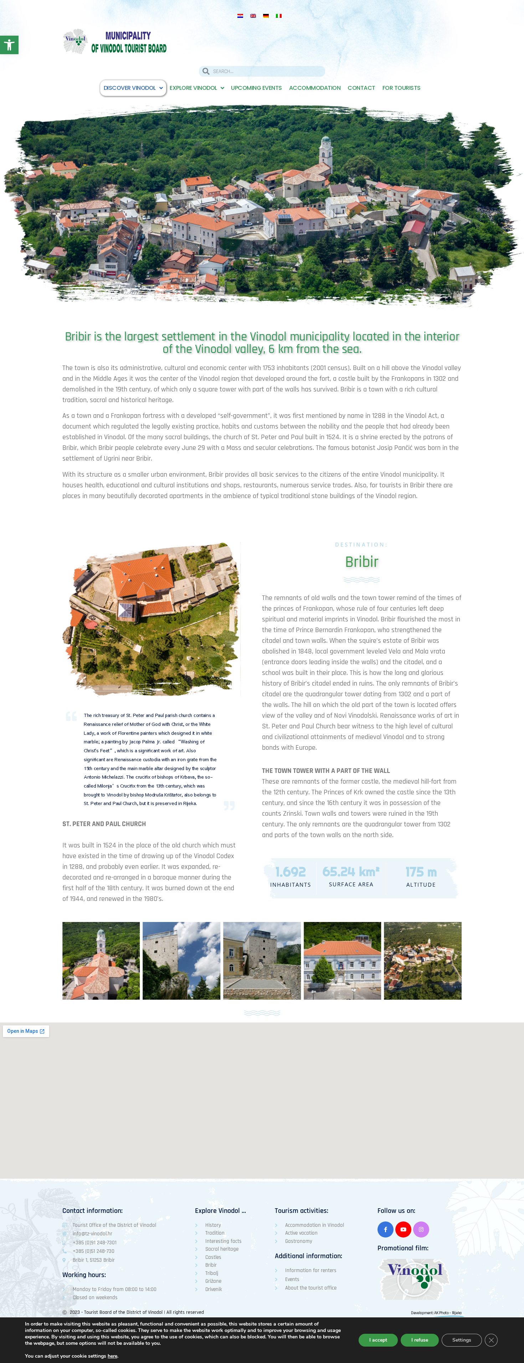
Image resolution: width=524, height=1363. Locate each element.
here (112, 1356)
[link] (9, 45)
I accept (378, 1340)
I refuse (419, 1340)
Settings (461, 1340)
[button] (414, 1279)
